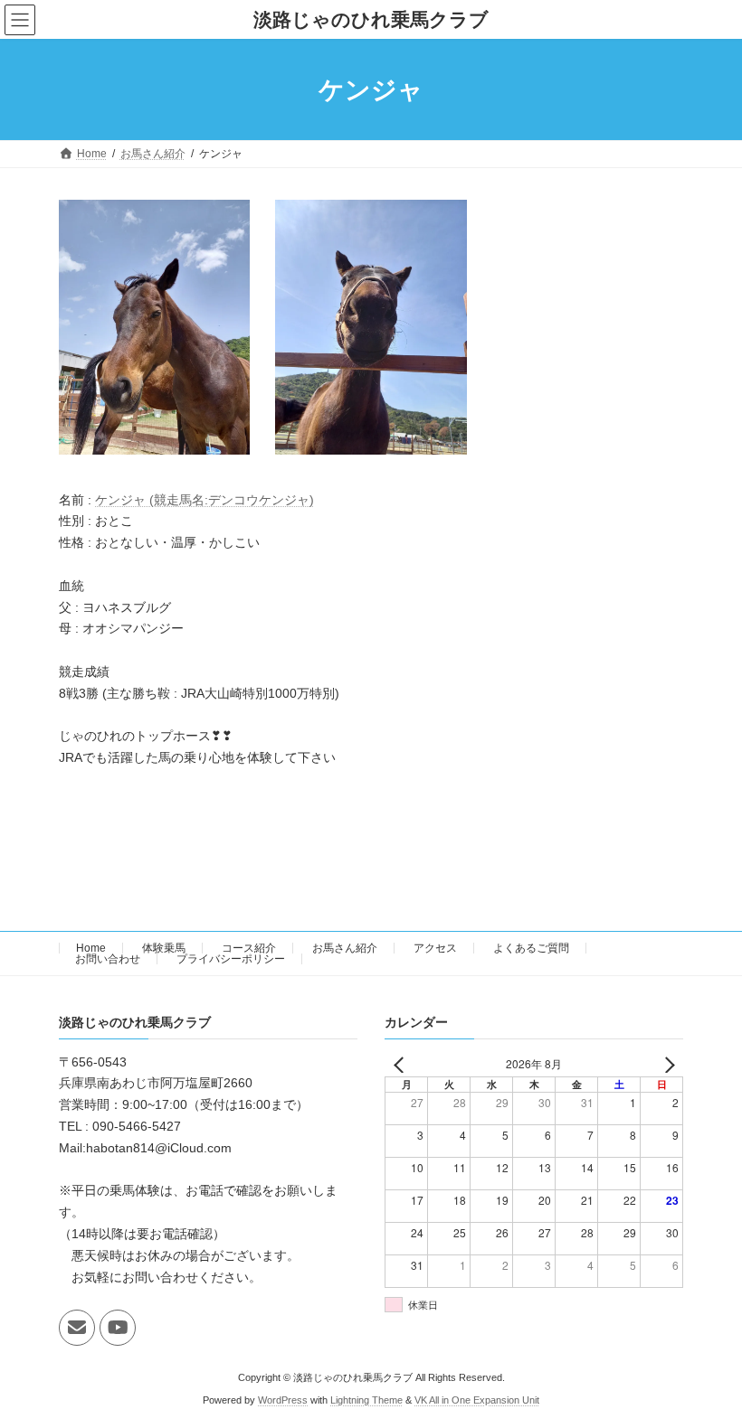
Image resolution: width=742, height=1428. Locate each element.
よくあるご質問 (531, 948)
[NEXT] (666, 1064)
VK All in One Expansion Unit (476, 1400)
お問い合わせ (107, 959)
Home (91, 948)
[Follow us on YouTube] (118, 1328)
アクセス (435, 948)
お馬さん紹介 (344, 948)
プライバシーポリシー (230, 959)
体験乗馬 (164, 948)
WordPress (283, 1400)
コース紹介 (249, 948)
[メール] (77, 1328)
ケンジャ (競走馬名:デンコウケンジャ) (204, 500)
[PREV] (402, 1064)
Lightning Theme (366, 1400)
